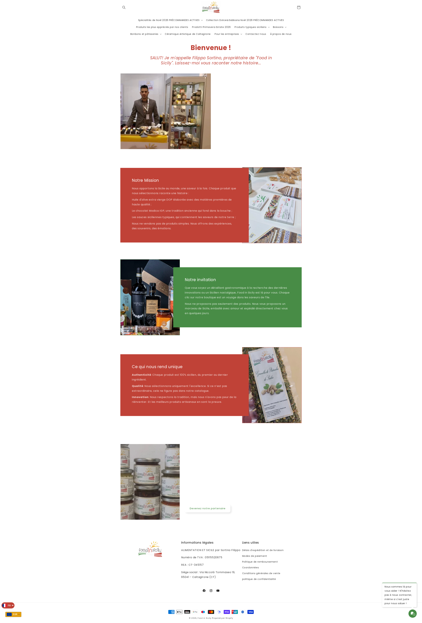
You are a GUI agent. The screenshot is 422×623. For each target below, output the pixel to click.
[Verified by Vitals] (41, 620)
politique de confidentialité (259, 579)
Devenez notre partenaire (208, 508)
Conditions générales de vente (261, 573)
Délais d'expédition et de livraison (263, 550)
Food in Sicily (204, 618)
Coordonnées (250, 567)
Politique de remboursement (260, 561)
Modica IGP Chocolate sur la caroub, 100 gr (47, 615)
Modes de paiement (254, 556)
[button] (124, 7)
